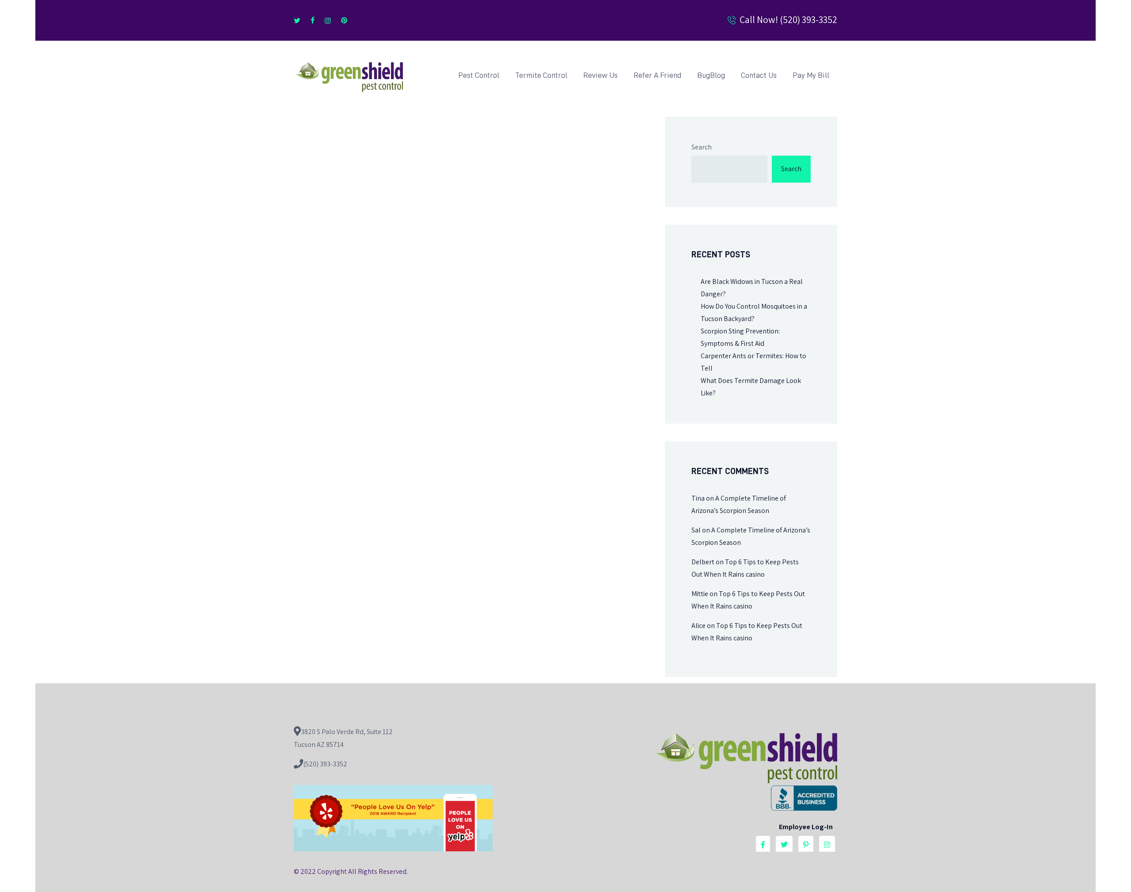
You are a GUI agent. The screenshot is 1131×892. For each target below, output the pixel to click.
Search (701, 147)
